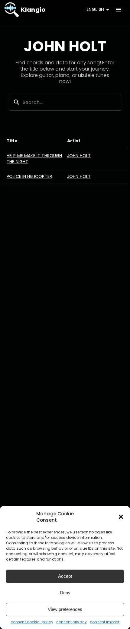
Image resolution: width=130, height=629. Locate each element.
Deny (65, 592)
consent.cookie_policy (32, 621)
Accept (65, 576)
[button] (121, 517)
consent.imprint (104, 621)
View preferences (65, 609)
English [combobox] (95, 9)
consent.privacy (71, 621)
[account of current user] (118, 9)
